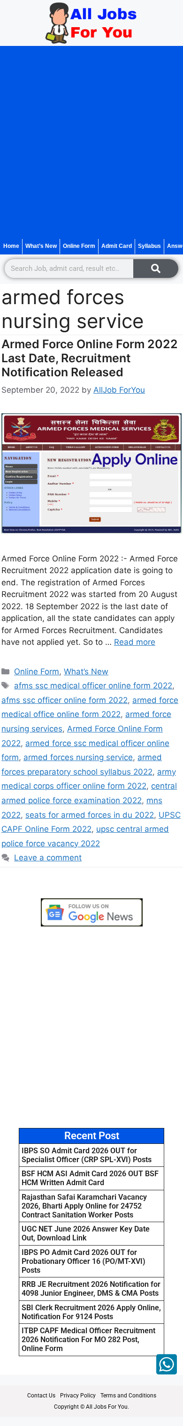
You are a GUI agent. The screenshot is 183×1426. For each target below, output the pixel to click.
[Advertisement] (91, 142)
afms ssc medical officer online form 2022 (93, 685)
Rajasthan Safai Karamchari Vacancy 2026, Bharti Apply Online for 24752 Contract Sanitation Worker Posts (84, 1206)
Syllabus (149, 246)
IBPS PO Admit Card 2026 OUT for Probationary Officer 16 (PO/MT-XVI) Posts (83, 1261)
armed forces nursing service (78, 757)
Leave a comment (48, 857)
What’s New (41, 246)
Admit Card (116, 246)
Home (11, 246)
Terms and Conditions (128, 1395)
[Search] (155, 268)
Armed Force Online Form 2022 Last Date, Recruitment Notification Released (89, 358)
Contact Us (41, 1395)
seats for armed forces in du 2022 (89, 815)
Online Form (79, 246)
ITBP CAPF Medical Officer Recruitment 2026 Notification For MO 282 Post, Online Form (88, 1339)
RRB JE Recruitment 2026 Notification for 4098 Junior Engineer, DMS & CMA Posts (91, 1289)
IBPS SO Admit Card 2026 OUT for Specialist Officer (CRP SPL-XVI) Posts (87, 1155)
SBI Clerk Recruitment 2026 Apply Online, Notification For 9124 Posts (91, 1312)
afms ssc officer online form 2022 (64, 700)
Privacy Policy (78, 1395)
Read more (134, 642)
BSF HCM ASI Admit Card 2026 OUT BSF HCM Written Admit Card (90, 1178)
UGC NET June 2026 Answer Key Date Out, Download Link (86, 1233)
